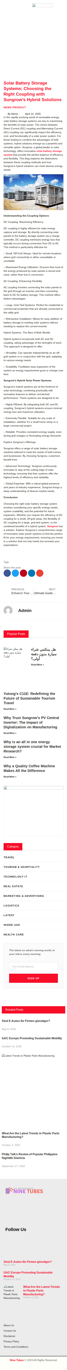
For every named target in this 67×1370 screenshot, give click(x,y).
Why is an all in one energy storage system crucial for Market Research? (32, 746)
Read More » (37, 664)
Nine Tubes (17, 1360)
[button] (5, 6)
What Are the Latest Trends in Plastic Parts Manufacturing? (41, 1290)
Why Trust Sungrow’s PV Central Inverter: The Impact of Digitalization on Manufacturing (31, 722)
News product (15, 107)
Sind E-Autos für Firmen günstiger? (26, 1020)
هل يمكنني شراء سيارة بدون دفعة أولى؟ (44, 654)
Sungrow (52, 526)
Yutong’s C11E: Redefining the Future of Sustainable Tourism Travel (29, 698)
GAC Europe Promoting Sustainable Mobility (32, 1038)
